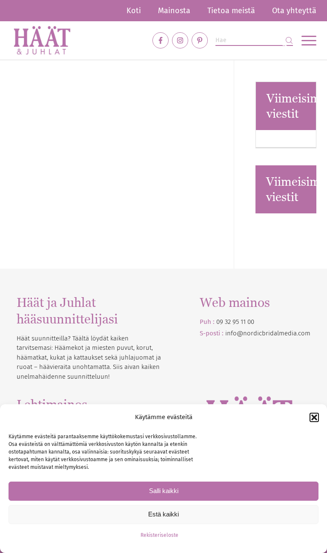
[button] (314, 417)
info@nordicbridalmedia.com (267, 333)
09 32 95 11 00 (235, 322)
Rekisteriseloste (159, 535)
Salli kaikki (163, 490)
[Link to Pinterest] (200, 40)
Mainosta (174, 10)
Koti (133, 10)
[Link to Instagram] (180, 40)
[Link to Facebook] (160, 40)
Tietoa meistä (231, 10)
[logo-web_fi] (42, 40)
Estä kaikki (163, 514)
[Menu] (304, 40)
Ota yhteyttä (294, 10)
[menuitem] (133, 10)
